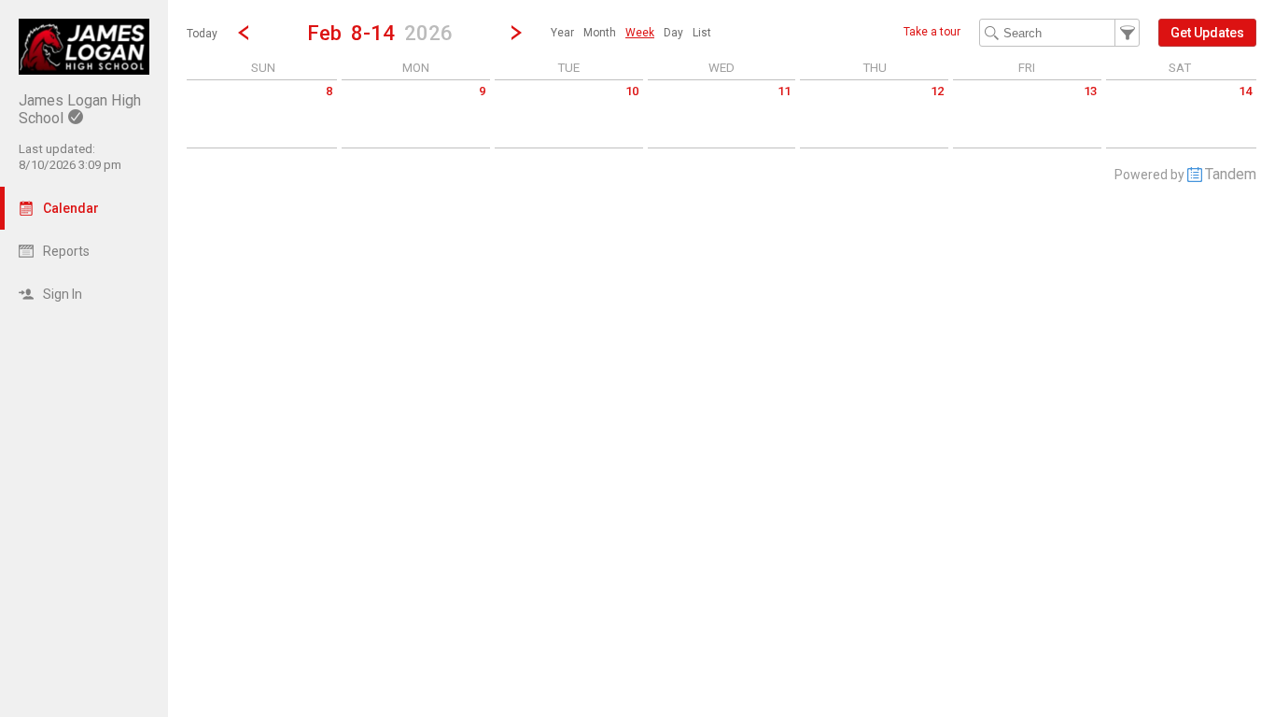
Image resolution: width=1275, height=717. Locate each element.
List (702, 32)
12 (937, 91)
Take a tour (932, 31)
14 (1245, 91)
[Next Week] (516, 32)
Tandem (1230, 174)
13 (1090, 91)
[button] (380, 32)
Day (673, 32)
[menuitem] (562, 33)
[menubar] (631, 33)
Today (202, 33)
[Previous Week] (243, 32)
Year (562, 32)
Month (599, 32)
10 (631, 91)
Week (639, 32)
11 (784, 91)
